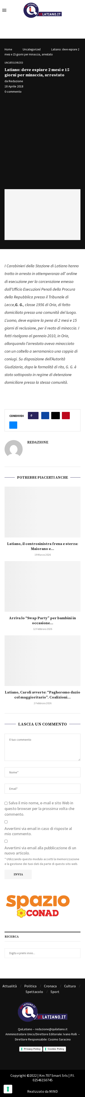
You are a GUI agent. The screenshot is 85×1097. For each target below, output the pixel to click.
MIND (53, 1091)
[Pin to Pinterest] (66, 415)
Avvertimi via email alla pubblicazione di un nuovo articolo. (40, 850)
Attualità (9, 986)
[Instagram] (48, 1056)
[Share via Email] (13, 425)
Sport (55, 991)
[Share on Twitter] (55, 415)
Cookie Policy (56, 1048)
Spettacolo (34, 991)
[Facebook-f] (36, 1056)
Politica (30, 986)
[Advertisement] (42, 142)
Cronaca (50, 986)
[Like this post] (34, 415)
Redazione (16, 81)
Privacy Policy (32, 1048)
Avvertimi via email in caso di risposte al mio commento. (38, 831)
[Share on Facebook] (45, 415)
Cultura (70, 986)
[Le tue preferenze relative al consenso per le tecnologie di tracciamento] (8, 1089)
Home (8, 49)
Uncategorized (32, 49)
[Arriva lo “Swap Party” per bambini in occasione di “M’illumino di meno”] (42, 586)
